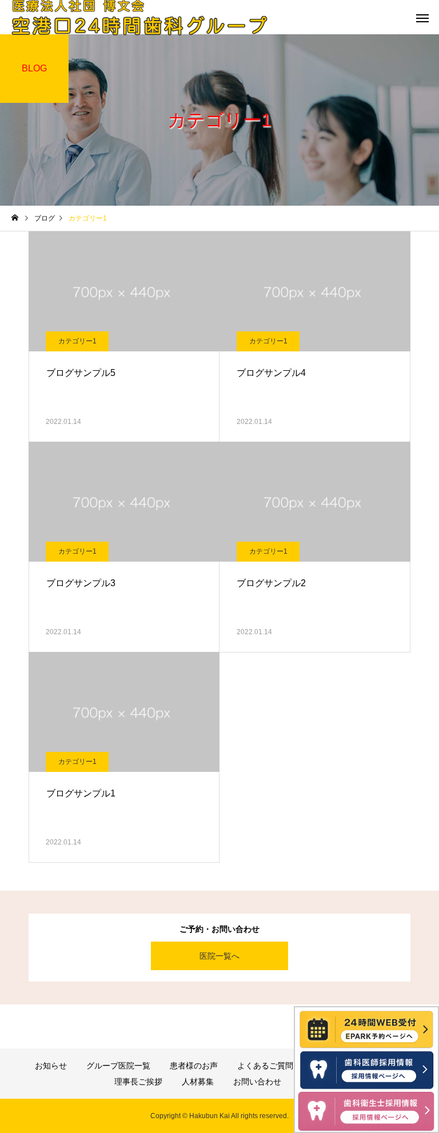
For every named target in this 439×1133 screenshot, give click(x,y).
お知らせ (51, 1065)
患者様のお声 (194, 1065)
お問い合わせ (257, 1081)
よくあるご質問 (265, 1065)
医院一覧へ (219, 955)
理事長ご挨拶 (138, 1081)
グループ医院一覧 (118, 1065)
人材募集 (198, 1081)
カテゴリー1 (77, 341)
